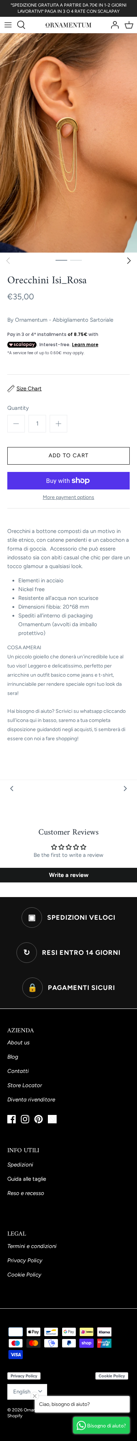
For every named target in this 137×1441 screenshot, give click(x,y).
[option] (68, 143)
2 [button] (76, 260)
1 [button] (61, 260)
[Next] (129, 261)
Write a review (68, 874)
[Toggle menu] (8, 25)
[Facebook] (11, 1119)
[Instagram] (25, 1119)
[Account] (113, 25)
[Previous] (8, 261)
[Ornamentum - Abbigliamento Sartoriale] (68, 24)
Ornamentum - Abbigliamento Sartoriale (64, 320)
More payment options (68, 497)
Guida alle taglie (26, 1179)
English (21, 1391)
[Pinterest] (38, 1119)
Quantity (18, 408)
